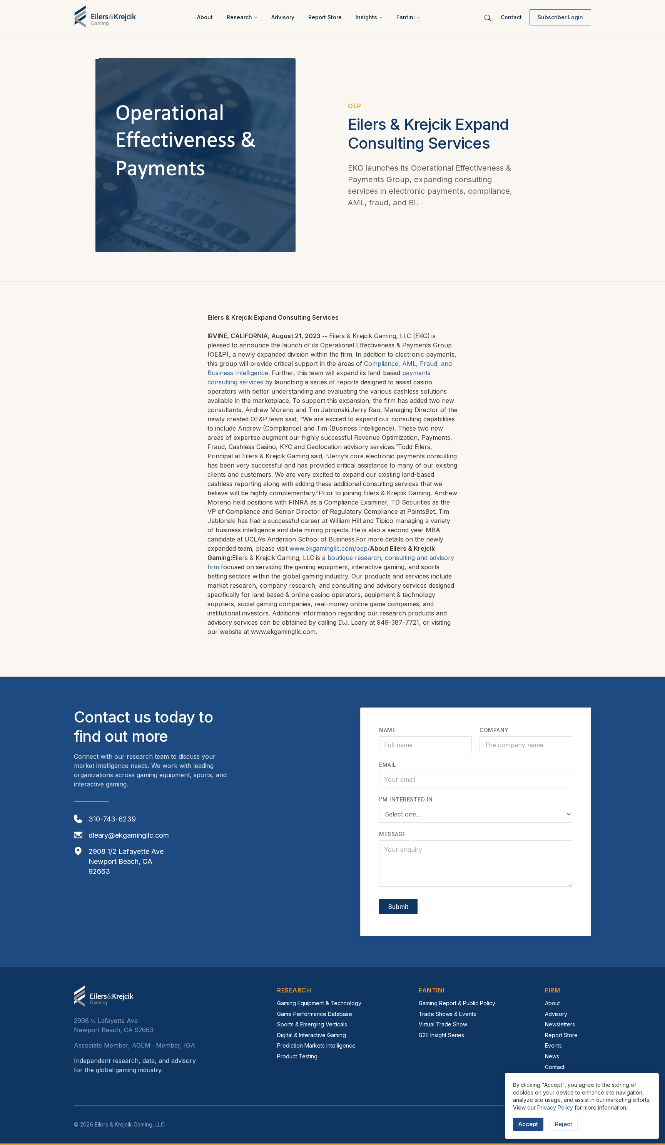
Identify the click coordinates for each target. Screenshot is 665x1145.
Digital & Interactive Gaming (311, 1035)
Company (494, 730)
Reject (563, 1124)
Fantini (405, 17)
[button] (242, 17)
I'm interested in (406, 799)
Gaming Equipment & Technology (319, 1003)
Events (553, 1045)
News (552, 1056)
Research (239, 17)
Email (387, 764)
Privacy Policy (555, 1107)
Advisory (282, 17)
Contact (511, 17)
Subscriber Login (560, 17)
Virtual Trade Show (443, 1024)
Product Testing (297, 1056)
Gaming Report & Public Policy (457, 1003)
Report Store (325, 17)
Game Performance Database (314, 1014)
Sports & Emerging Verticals (312, 1024)
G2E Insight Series (441, 1035)
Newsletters (560, 1024)
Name (387, 730)
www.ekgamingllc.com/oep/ (329, 548)
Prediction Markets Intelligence (316, 1045)
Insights (366, 17)
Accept (528, 1124)
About (205, 17)
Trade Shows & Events (447, 1014)
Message (392, 834)
